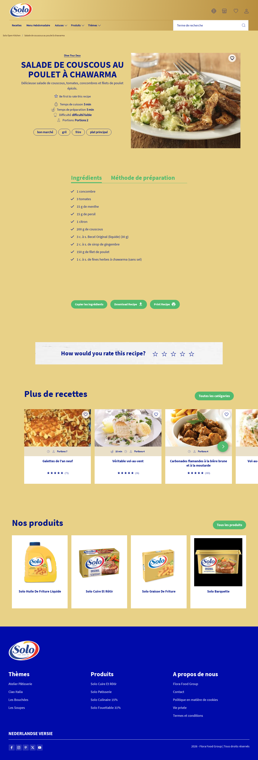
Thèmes (92, 25)
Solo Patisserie (101, 692)
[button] (213, 10)
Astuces (59, 25)
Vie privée (180, 707)
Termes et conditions (188, 715)
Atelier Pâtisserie (20, 684)
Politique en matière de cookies (195, 700)
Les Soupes (16, 707)
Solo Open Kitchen (12, 35)
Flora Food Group (185, 684)
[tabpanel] (129, 228)
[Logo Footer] (24, 642)
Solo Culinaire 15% (104, 700)
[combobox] (211, 25)
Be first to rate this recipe (75, 96)
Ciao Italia (15, 692)
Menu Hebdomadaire (38, 25)
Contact (178, 692)
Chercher (243, 25)
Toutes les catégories (214, 396)
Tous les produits (229, 525)
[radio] (156, 353)
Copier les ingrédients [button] (89, 304)
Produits (76, 25)
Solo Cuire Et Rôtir (104, 684)
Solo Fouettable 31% (106, 707)
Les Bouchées (18, 700)
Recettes (17, 25)
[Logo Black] (20, 2)
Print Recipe (162, 304)
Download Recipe (125, 304)
